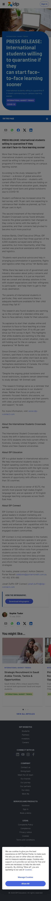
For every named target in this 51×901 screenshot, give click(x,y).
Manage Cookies (25, 877)
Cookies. (28, 869)
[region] (25, 868)
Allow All (25, 883)
